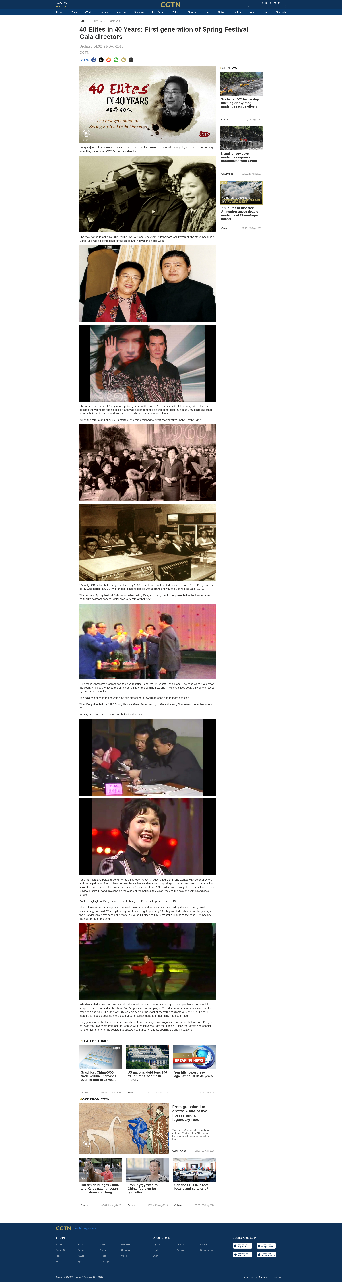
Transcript (104, 1261)
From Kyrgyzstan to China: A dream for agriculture (143, 1188)
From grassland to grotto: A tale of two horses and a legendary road (189, 1113)
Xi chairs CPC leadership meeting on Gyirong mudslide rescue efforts (240, 102)
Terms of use (248, 1277)
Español (180, 1244)
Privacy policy (277, 1277)
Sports (192, 12)
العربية (155, 1250)
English (156, 1244)
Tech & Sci (158, 12)
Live (266, 12)
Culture (176, 12)
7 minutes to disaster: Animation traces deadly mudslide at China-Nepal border (240, 213)
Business (120, 12)
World (88, 12)
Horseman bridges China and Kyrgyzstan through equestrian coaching (100, 1188)
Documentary (206, 1250)
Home (59, 12)
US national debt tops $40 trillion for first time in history (147, 1076)
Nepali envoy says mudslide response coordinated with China (239, 157)
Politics (104, 12)
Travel (206, 12)
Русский (180, 1250)
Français (204, 1244)
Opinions (139, 12)
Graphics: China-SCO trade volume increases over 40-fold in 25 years (98, 1076)
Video (252, 12)
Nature (222, 12)
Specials (281, 12)
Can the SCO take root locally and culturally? (191, 1186)
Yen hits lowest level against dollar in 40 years (193, 1074)
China (74, 12)
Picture (238, 12)
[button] (86, 133)
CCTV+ (156, 1256)
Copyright (263, 1277)
